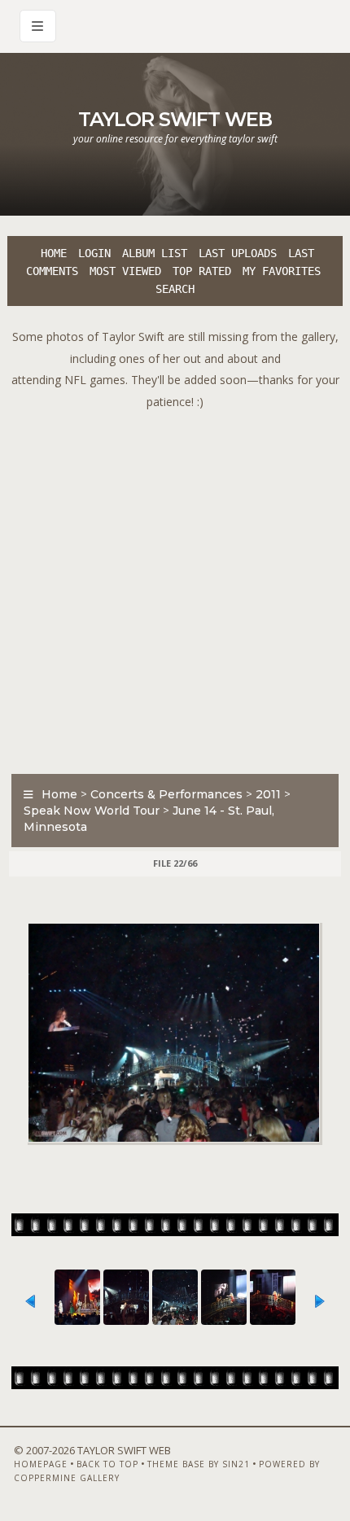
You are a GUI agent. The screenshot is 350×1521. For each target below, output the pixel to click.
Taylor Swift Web (175, 119)
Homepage (41, 1464)
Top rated (202, 271)
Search (175, 288)
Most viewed (125, 271)
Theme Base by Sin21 (198, 1464)
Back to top (107, 1464)
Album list (154, 253)
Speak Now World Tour (92, 810)
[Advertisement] (175, 588)
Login (94, 253)
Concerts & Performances (166, 794)
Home (54, 253)
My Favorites (282, 271)
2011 (268, 794)
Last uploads (238, 253)
